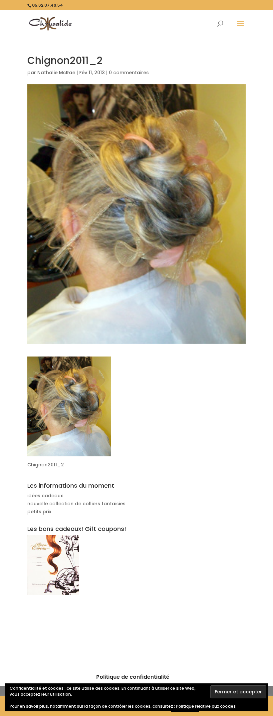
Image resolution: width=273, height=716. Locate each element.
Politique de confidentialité (132, 677)
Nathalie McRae (56, 72)
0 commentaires (129, 72)
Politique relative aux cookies (206, 706)
